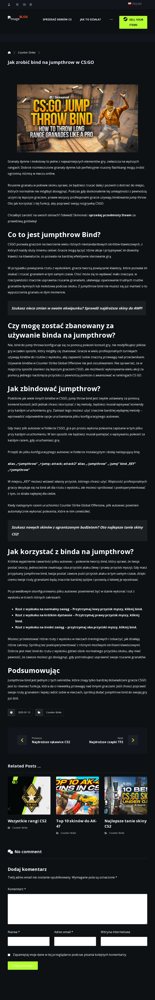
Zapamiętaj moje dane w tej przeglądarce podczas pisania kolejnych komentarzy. (70, 955)
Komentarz (17, 889)
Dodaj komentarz (23, 965)
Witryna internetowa (115, 932)
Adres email (63, 932)
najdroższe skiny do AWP (120, 308)
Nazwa (14, 932)
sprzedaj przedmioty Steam (110, 215)
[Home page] (9, 52)
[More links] (111, 19)
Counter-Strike (53, 712)
